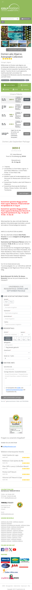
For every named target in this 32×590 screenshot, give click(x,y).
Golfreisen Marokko (18, 530)
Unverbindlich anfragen (16, 50)
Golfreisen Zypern (6, 539)
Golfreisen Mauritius (6, 532)
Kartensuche (26, 19)
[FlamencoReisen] (10, 576)
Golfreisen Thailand (6, 537)
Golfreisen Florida (5, 527)
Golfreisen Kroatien (16, 529)
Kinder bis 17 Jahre (9, 356)
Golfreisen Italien (5, 529)
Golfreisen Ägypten (18, 522)
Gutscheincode (8, 367)
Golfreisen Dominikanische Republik (10, 525)
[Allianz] (5, 560)
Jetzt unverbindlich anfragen (12, 397)
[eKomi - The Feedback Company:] (20, 504)
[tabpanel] (16, 253)
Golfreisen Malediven (6, 530)
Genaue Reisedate (8, 338)
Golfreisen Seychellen (17, 534)
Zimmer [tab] (7, 89)
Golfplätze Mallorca (17, 541)
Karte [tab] (16, 89)
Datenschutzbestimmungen (14, 390)
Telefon (6, 322)
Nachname (7, 310)
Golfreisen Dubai (25, 525)
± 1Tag (14, 338)
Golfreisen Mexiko (17, 532)
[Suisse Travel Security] (20, 565)
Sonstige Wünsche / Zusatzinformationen (15, 372)
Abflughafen (7, 342)
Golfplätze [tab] (26, 89)
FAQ (29, 586)
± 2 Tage (18, 338)
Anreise (6, 332)
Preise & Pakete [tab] (10, 85)
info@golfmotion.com (9, 446)
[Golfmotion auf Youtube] (14, 549)
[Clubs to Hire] (10, 571)
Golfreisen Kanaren (16, 539)
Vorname (7, 305)
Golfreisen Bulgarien (6, 523)
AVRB (18, 388)
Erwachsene (7, 350)
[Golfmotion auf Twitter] (10, 549)
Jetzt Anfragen (24, 193)
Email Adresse (8, 316)
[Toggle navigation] (3, 2)
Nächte (23, 332)
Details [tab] (27, 99)
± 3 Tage (23, 338)
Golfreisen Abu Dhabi (6, 522)
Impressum (24, 586)
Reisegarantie (9, 586)
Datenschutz (17, 586)
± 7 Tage (28, 338)
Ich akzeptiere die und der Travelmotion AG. (15, 390)
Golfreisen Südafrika (17, 535)
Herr (6, 302)
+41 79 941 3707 (9, 494)
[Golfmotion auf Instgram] (6, 549)
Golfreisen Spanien (6, 535)
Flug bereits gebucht (12, 347)
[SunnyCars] (15, 560)
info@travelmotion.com (7, 514)
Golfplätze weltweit (6, 541)
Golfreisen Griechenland (17, 527)
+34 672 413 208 (11, 496)
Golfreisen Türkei (16, 537)
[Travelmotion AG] (7, 502)
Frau (11, 302)
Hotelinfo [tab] (25, 85)
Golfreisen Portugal (6, 534)
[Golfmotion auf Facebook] (2, 549)
